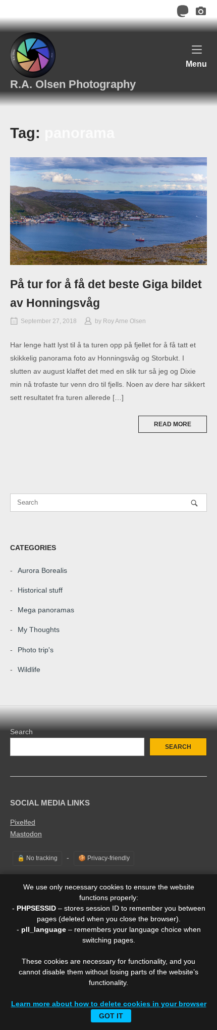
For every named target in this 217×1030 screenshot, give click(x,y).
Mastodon (26, 834)
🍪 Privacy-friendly (104, 858)
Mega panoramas (46, 610)
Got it (111, 1016)
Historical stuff (40, 590)
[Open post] (108, 211)
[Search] (194, 503)
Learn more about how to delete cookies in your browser (108, 1004)
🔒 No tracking (37, 858)
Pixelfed (22, 822)
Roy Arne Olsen (124, 321)
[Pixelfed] (201, 13)
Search (21, 732)
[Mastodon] (183, 13)
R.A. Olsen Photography (73, 84)
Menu (196, 63)
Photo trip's (35, 650)
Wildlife (29, 669)
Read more (172, 424)
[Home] (33, 55)
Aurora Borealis (42, 570)
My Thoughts (39, 629)
